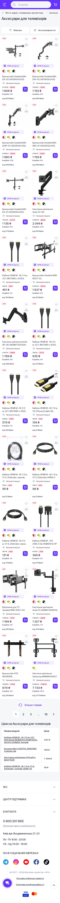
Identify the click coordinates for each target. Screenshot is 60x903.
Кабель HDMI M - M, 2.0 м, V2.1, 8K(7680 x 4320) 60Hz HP (14, 410)
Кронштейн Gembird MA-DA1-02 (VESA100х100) (44, 78)
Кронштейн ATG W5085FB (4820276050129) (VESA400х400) (11, 675)
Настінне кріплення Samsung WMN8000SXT (44, 675)
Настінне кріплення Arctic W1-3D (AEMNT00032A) (14, 343)
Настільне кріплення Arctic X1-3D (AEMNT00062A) (42, 211)
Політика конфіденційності (30, 884)
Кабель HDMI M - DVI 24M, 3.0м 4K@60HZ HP (44, 542)
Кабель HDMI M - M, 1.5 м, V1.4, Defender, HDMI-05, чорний (45, 476)
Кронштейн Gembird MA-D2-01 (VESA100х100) (14, 210)
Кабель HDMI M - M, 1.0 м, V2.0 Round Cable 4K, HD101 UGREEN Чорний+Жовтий (45, 410)
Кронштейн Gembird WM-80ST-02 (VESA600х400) (45, 277)
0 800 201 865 (13, 821)
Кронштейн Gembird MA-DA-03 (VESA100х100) (14, 78)
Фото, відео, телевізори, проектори (24, 13)
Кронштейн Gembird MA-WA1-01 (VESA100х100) (44, 144)
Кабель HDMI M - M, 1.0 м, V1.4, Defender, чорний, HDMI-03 (14, 476)
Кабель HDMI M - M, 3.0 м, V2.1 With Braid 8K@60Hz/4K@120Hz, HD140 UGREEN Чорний (21, 740)
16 (46, 714)
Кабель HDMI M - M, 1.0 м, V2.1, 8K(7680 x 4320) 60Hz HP (14, 277)
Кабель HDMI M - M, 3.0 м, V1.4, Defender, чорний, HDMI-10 (14, 542)
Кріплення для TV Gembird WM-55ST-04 (13, 608)
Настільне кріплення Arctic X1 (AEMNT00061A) (44, 608)
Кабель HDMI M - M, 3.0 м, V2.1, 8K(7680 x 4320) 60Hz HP (44, 344)
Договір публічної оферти (30, 878)
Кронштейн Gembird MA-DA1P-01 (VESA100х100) (14, 144)
